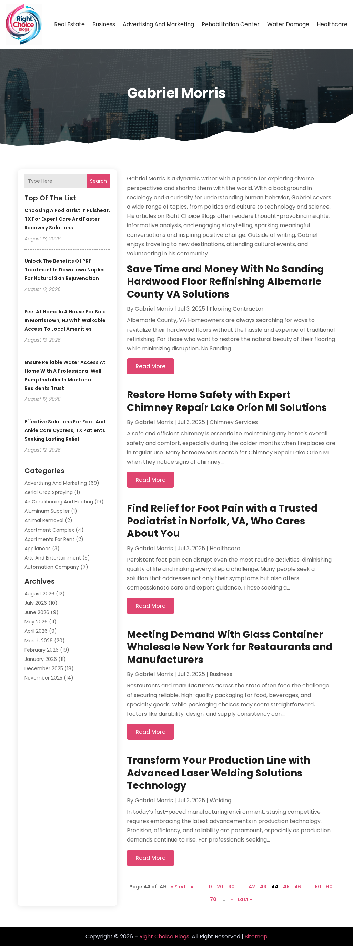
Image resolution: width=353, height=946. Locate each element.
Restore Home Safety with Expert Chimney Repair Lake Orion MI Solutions (227, 401)
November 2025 (43, 677)
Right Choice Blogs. (164, 936)
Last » (245, 899)
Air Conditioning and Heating (58, 501)
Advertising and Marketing (158, 24)
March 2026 (38, 640)
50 (318, 886)
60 (329, 886)
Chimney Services (234, 422)
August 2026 (39, 593)
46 (297, 886)
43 (263, 886)
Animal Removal (43, 520)
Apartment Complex (49, 529)
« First (178, 886)
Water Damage (288, 24)
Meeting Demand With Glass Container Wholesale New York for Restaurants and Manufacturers (230, 647)
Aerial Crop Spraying (48, 492)
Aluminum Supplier (47, 510)
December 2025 (43, 668)
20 (220, 886)
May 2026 (36, 621)
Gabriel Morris (154, 309)
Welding (220, 800)
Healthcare (332, 24)
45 (286, 886)
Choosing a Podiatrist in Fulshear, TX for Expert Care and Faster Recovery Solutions (67, 219)
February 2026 (41, 649)
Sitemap (256, 936)
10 (209, 886)
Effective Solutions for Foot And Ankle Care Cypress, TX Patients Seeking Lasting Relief (64, 430)
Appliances (37, 548)
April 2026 (36, 630)
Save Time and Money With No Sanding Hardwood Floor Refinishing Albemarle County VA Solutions (225, 281)
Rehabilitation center (231, 24)
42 (252, 886)
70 (213, 899)
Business (103, 24)
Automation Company (51, 567)
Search (98, 181)
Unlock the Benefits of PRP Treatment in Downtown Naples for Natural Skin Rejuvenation (64, 270)
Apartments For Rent (49, 539)
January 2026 (40, 659)
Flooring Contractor (237, 309)
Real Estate (69, 24)
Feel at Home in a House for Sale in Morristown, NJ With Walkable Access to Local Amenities (65, 320)
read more (150, 366)
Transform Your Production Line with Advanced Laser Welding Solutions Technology (218, 773)
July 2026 (35, 603)
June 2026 (36, 612)
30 (231, 886)
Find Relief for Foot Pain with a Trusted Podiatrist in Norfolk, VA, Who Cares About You (222, 521)
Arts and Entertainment (52, 557)
